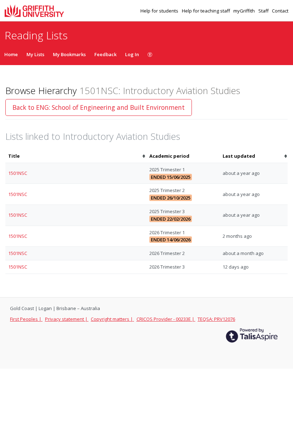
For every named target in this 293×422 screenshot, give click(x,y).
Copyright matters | (112, 319)
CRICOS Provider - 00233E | (165, 319)
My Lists (35, 54)
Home (11, 54)
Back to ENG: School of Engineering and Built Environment (99, 107)
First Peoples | (26, 319)
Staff (264, 11)
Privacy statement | (67, 319)
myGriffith (244, 11)
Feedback (105, 54)
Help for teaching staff (206, 11)
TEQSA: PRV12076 (216, 319)
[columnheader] (75, 156)
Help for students (159, 11)
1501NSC (17, 173)
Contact (280, 11)
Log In (132, 54)
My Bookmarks (69, 54)
